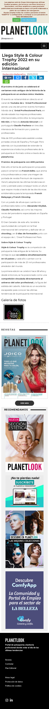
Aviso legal (10, 677)
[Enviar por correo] (17, 78)
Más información (28, 20)
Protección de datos (14, 682)
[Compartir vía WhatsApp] (6, 82)
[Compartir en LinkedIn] (40, 78)
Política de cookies (13, 686)
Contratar (9, 664)
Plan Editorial (10, 668)
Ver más (24, 403)
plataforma (7, 157)
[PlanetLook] (6, 700)
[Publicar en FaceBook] (24, 78)
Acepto (16, 20)
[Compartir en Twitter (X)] (32, 78)
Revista (8, 660)
